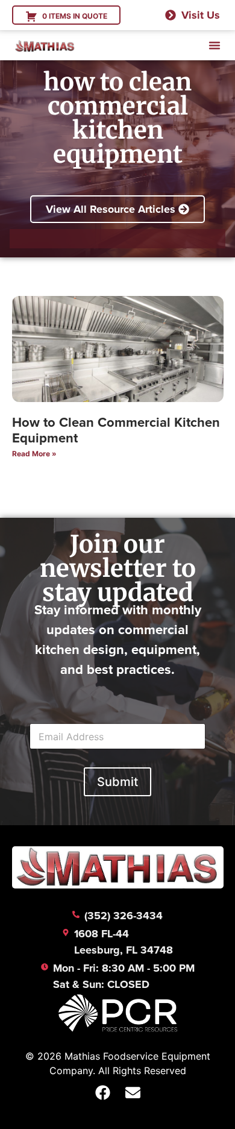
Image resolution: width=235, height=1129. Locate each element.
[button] (214, 45)
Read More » (34, 453)
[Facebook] (102, 1093)
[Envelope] (133, 1093)
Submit (117, 782)
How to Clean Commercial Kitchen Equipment (116, 429)
